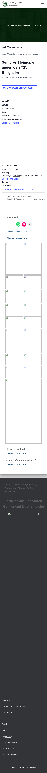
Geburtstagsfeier (39, 199)
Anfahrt (7, 701)
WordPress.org (10, 755)
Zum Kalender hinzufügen (19, 88)
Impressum (8, 713)
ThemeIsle (32, 767)
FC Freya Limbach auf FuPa (16, 232)
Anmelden (6, 724)
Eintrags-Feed (10, 743)
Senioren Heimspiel (10, 123)
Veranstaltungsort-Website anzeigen (17, 189)
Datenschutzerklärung (14, 707)
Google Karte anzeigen (12, 179)
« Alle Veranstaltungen (12, 47)
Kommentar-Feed (11, 749)
